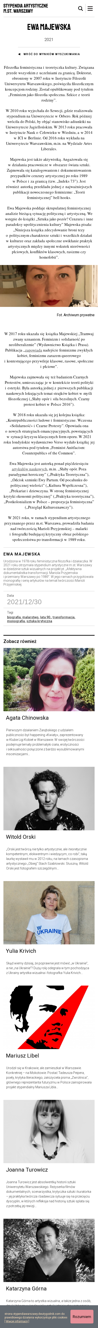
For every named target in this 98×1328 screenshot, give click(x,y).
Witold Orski (21, 837)
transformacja (64, 617)
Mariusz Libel (22, 1056)
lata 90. (45, 617)
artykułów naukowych (29, 469)
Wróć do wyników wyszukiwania (51, 54)
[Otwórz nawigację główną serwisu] (90, 8)
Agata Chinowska (27, 718)
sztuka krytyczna (39, 621)
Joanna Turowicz (27, 1170)
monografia (16, 621)
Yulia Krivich (21, 951)
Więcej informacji (17, 1321)
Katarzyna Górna (26, 1288)
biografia (14, 617)
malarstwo (30, 617)
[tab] (80, 8)
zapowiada (33, 350)
